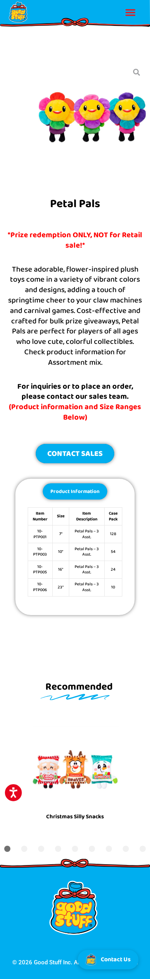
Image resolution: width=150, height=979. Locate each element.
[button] (130, 12)
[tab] (75, 491)
